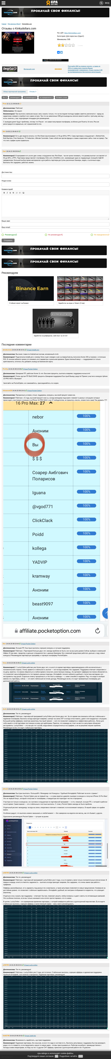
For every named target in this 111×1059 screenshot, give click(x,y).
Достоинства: (7, 172)
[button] (4, 192)
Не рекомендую (54, 235)
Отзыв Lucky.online (28, 663)
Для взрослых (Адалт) (14, 24)
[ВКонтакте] (58, 52)
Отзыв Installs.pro (33, 350)
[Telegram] (61, 52)
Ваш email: (6, 227)
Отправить (8, 240)
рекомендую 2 (15, 97)
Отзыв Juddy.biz (30, 1036)
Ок (56, 1056)
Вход (107, 3)
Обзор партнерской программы (14, 91)
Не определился (101, 235)
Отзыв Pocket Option (30, 369)
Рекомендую (10, 235)
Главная (4, 24)
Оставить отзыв (61, 97)
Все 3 (5, 97)
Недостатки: (6, 181)
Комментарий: (7, 189)
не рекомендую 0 (30, 97)
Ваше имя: (6, 221)
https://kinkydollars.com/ (72, 33)
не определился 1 (46, 97)
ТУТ (80, 1056)
